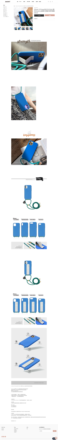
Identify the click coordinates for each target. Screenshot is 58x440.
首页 (17, 1)
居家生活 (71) (5, 11)
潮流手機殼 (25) (5, 15)
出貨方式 (35, 18)
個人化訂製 (28, 1)
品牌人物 (37, 1)
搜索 (27, 428)
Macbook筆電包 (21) (6, 16)
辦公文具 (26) (5, 10)
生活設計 (33, 1)
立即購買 (50, 15)
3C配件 (24, 1)
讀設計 (40, 1)
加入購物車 (39, 15)
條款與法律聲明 (16, 428)
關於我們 (3, 428)
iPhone (20, 1)
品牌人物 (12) (5, 9)
